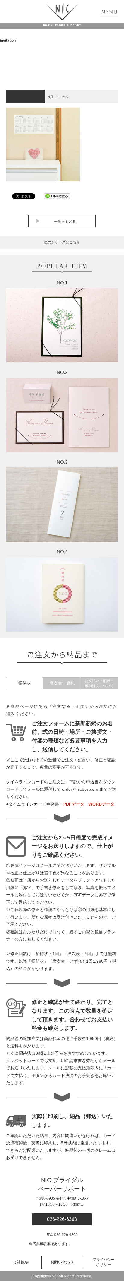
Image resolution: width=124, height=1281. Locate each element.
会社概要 (21, 1262)
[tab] (24, 683)
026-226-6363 (62, 1219)
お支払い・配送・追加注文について (99, 683)
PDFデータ (73, 804)
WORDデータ (101, 804)
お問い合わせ (62, 1262)
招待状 (24, 683)
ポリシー (103, 1262)
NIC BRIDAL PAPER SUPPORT (62, 11)
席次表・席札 (62, 683)
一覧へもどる (65, 221)
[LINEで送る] (57, 196)
